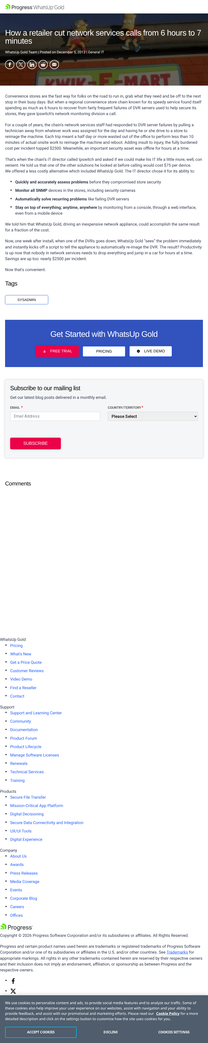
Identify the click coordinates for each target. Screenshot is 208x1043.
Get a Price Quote (26, 662)
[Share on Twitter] (20, 65)
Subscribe (35, 443)
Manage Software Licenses (34, 755)
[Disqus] (104, 553)
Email (15, 408)
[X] (13, 992)
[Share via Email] (54, 65)
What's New (20, 654)
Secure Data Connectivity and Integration (46, 822)
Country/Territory (124, 408)
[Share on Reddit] (43, 65)
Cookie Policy (168, 1013)
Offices (16, 915)
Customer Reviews (27, 670)
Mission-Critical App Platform (36, 805)
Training (17, 780)
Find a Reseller (23, 687)
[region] (104, 1019)
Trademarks (177, 952)
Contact (17, 696)
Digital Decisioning (27, 814)
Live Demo (154, 351)
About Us (18, 856)
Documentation (24, 729)
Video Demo (21, 679)
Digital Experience (26, 839)
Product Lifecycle (25, 746)
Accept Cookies (41, 1032)
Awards (17, 864)
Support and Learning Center (36, 712)
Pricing (104, 351)
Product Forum (23, 738)
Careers (17, 906)
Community (20, 721)
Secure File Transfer (28, 797)
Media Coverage (24, 881)
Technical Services (27, 771)
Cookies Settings (173, 1032)
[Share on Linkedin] (32, 65)
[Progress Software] (16, 929)
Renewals (19, 763)
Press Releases (24, 873)
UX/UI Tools (21, 831)
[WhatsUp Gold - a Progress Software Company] (104, 6)
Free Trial (61, 351)
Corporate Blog (23, 898)
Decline (110, 1032)
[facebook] (13, 982)
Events (16, 890)
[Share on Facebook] (9, 65)
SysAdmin (26, 300)
